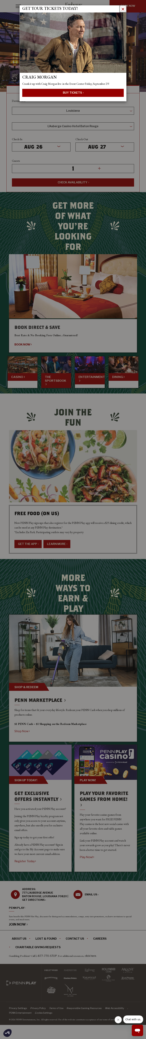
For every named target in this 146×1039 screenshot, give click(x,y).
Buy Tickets (73, 92)
